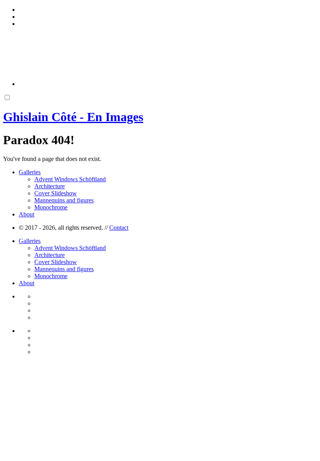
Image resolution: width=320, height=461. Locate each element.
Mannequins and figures (64, 200)
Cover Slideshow (55, 193)
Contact (118, 227)
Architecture (49, 186)
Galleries (30, 172)
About (26, 214)
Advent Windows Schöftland (70, 179)
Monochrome (51, 207)
